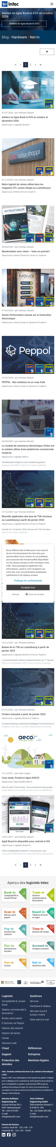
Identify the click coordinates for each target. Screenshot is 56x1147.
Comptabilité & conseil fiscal (13, 1003)
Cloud (5, 1048)
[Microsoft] (8, 982)
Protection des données (10, 1062)
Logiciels (17, 125)
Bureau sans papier (12, 1018)
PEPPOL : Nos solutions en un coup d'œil (23, 382)
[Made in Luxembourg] (25, 982)
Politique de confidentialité (28, 580)
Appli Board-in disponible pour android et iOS (26, 841)
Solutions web (9, 1043)
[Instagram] (14, 1135)
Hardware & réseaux (40, 1006)
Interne (16, 192)
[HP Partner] (19, 982)
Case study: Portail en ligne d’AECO (20, 777)
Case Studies (19, 782)
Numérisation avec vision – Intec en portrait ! (26, 251)
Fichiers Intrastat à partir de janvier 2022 (24, 714)
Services (34, 1001)
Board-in (25, 255)
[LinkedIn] (3, 1135)
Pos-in (24, 192)
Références (35, 1048)
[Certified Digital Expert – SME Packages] (50, 982)
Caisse (5, 1038)
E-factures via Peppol (13, 1023)
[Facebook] (9, 1135)
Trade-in (42, 255)
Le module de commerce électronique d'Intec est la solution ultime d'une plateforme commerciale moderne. (28, 449)
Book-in (26, 125)
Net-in (25, 457)
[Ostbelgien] (37, 982)
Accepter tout (28, 587)
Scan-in (34, 255)
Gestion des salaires (12, 1028)
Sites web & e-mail (39, 1019)
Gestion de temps (11, 1033)
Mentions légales (38, 1060)
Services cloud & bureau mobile (38, 1013)
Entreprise (34, 1054)
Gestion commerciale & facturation (14, 1011)
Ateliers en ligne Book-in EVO (24, 23)
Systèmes (36, 996)
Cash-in (32, 192)
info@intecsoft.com (11, 1116)
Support (6, 1054)
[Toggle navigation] (51, 4)
